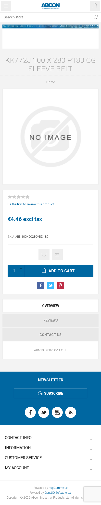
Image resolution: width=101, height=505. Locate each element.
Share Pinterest (60, 285)
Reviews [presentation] (50, 320)
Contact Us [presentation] (50, 335)
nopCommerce (58, 488)
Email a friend (57, 254)
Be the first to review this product (31, 204)
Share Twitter (50, 285)
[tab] (50, 305)
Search (96, 17)
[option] (50, 26)
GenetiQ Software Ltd (58, 492)
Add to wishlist (44, 254)
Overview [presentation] (50, 306)
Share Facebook (40, 285)
